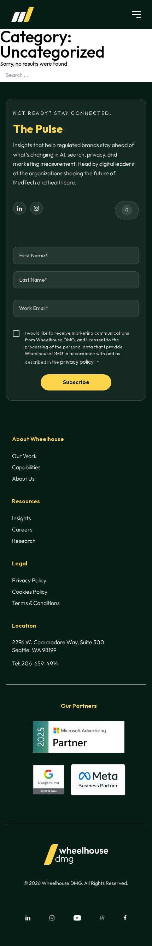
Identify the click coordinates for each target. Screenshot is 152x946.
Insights (21, 518)
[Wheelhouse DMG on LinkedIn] (19, 208)
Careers (22, 529)
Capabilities (26, 467)
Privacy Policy (29, 580)
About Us (23, 478)
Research (24, 540)
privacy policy (77, 361)
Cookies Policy (29, 591)
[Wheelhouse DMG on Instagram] (36, 208)
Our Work (24, 455)
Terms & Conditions (36, 602)
